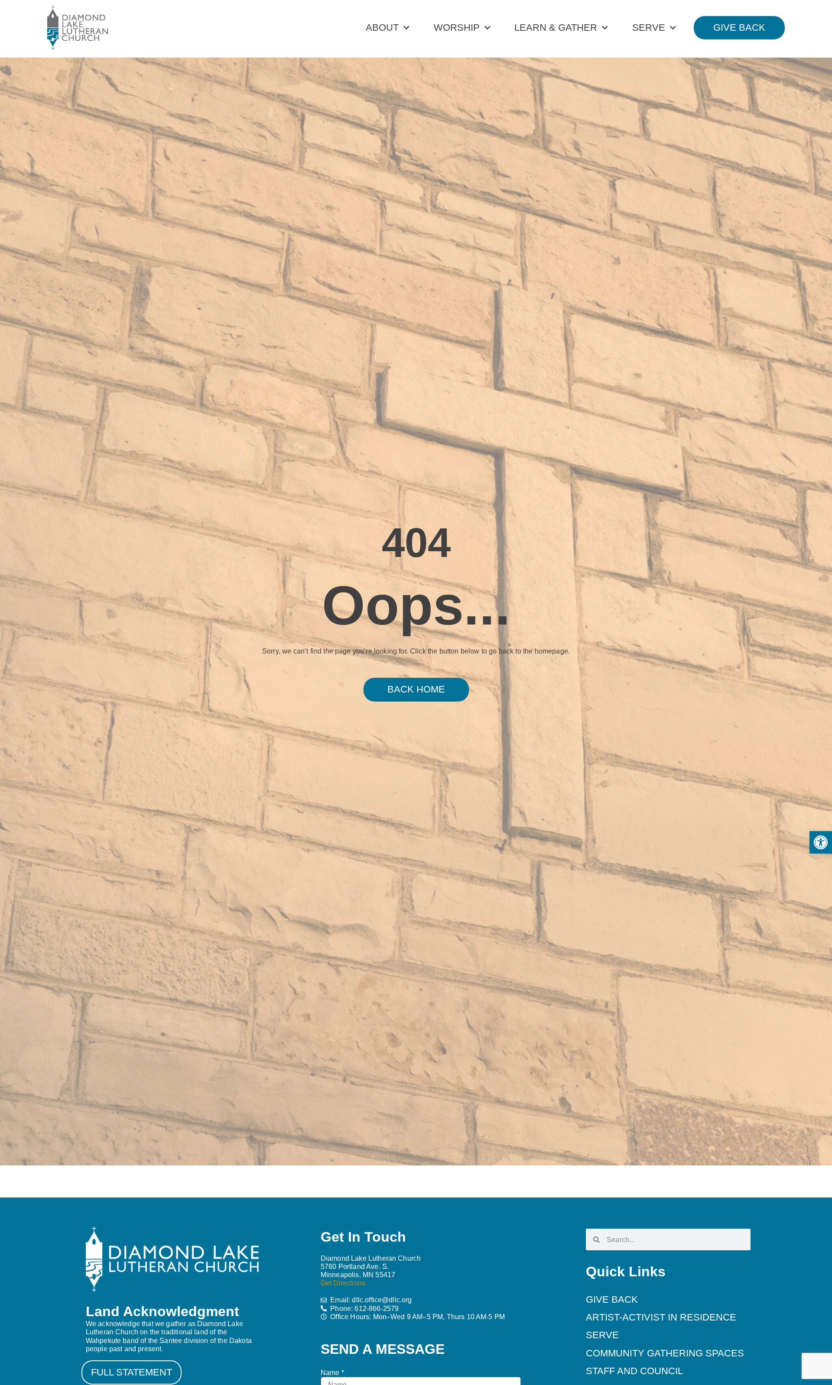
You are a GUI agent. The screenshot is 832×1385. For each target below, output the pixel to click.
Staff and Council (634, 1371)
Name (332, 1372)
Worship (457, 27)
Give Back (612, 1299)
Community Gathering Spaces (665, 1353)
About (382, 27)
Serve (648, 27)
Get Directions (343, 1283)
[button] (820, 842)
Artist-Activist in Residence (661, 1317)
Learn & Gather (555, 27)
